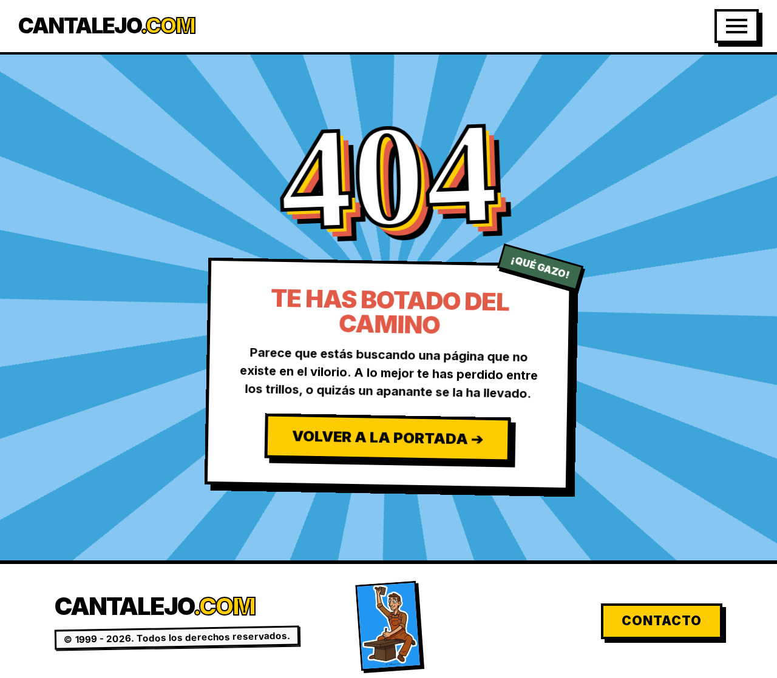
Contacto (662, 620)
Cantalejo (106, 25)
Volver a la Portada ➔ (387, 437)
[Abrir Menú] (736, 26)
